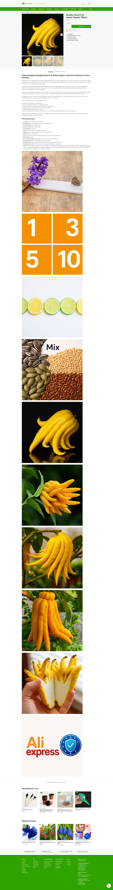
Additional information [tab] (60, 71)
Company (24, 861)
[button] (61, 34)
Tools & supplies (47, 864)
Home (23, 12)
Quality (23, 863)
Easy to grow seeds (48, 861)
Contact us (35, 866)
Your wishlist (35, 864)
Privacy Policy (25, 864)
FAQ (34, 868)
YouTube (68, 864)
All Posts (57, 864)
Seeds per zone (47, 866)
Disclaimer (24, 869)
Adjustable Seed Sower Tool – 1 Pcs (82, 809)
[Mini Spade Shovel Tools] (30, 799)
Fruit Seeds (27, 12)
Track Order (35, 861)
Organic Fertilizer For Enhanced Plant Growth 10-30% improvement (65, 810)
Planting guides (59, 861)
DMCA (23, 868)
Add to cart (81, 26)
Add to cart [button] (30, 814)
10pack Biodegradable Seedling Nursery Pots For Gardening (46, 810)
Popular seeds (47, 863)
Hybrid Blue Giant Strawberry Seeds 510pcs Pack (83, 843)
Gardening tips (59, 863)
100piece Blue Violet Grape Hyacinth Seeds (65, 843)
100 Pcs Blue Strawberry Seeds (28, 842)
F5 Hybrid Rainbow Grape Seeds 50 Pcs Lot (47, 843)
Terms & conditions (26, 866)
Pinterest (69, 863)
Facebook (69, 861)
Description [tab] (50, 71)
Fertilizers (59, 808)
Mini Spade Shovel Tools (27, 809)
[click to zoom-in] (42, 35)
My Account (35, 863)
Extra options (25, 808)
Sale (45, 868)
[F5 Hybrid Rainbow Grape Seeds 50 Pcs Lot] (48, 832)
